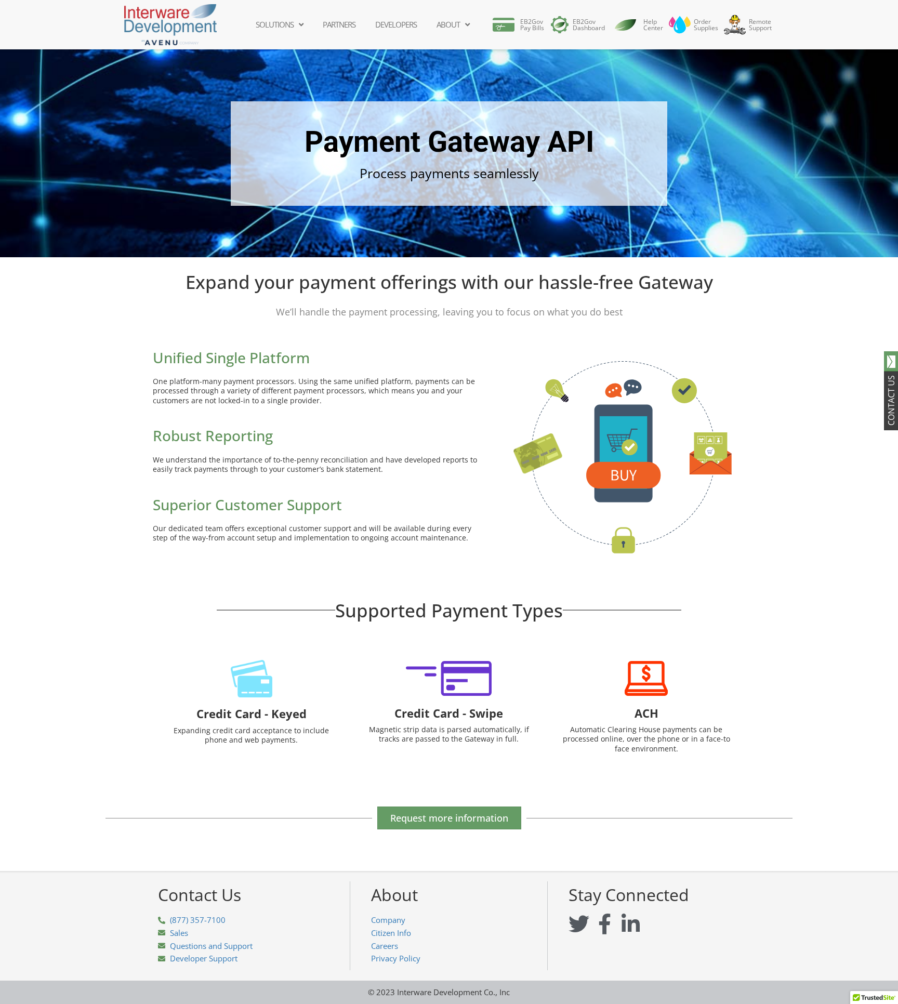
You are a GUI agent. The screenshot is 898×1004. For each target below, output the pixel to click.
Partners (339, 24)
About (448, 24)
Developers (396, 24)
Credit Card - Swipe (448, 713)
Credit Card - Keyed (251, 713)
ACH (646, 713)
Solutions (275, 24)
